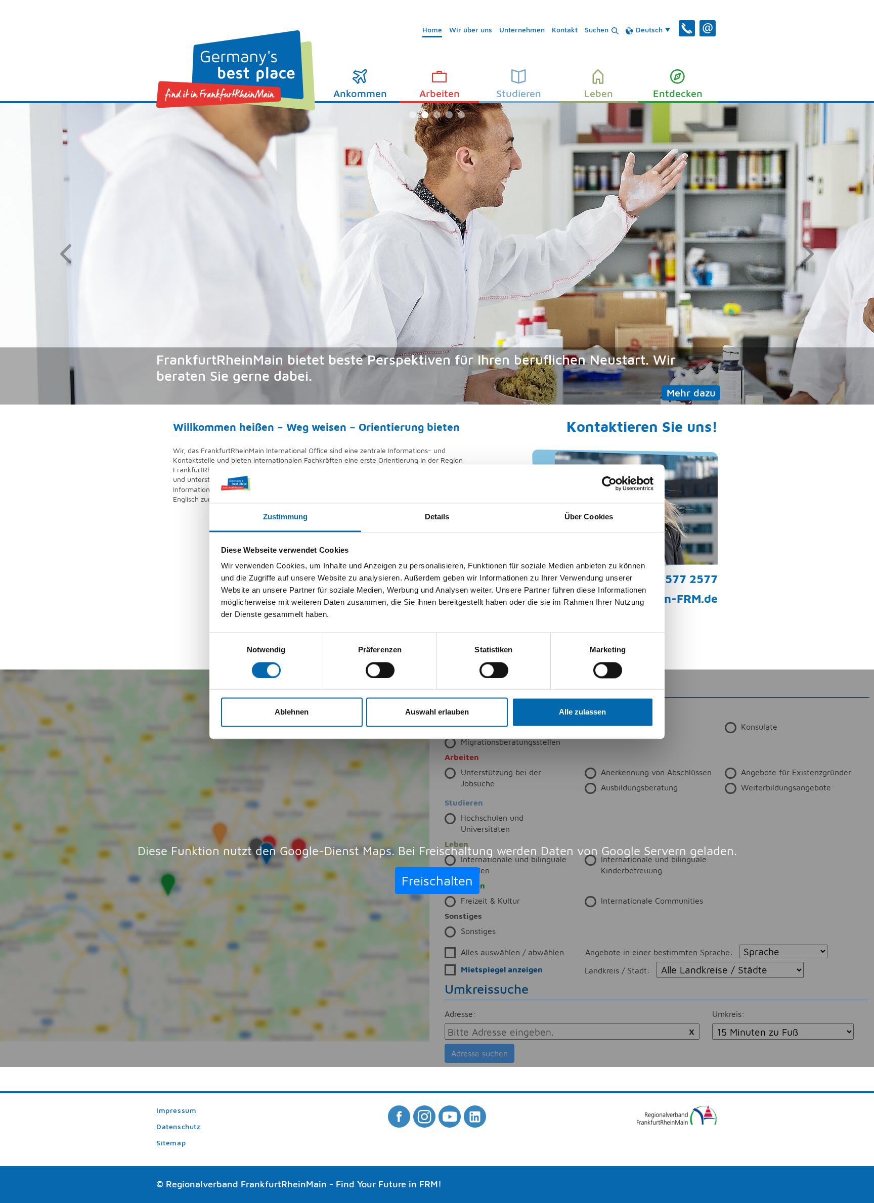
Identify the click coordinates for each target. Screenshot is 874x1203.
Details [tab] (437, 517)
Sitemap (171, 1143)
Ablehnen (292, 712)
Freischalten (437, 880)
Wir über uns (470, 29)
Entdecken (678, 93)
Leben (598, 93)
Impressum (176, 1111)
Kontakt (565, 29)
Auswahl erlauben (437, 712)
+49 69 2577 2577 (667, 579)
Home (432, 29)
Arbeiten (439, 93)
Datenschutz (178, 1127)
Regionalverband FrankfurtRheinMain (246, 1184)
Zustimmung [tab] (285, 517)
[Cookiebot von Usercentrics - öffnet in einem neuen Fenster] (609, 483)
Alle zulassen (582, 712)
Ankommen (360, 93)
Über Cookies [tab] (588, 517)
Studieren (518, 93)
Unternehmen (522, 29)
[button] (65, 254)
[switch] (380, 670)
